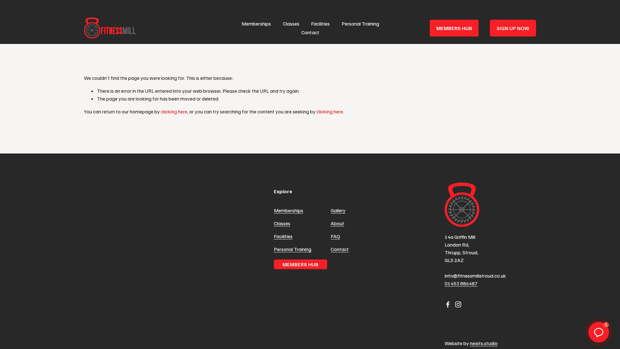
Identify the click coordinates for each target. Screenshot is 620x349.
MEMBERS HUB (454, 28)
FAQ (335, 236)
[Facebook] (448, 304)
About (337, 223)
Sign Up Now (513, 28)
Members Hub (300, 264)
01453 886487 (461, 283)
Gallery (338, 210)
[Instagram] (458, 304)
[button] (598, 332)
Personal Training (360, 23)
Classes (291, 23)
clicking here (174, 111)
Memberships (256, 23)
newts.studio (484, 343)
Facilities (320, 23)
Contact (310, 32)
